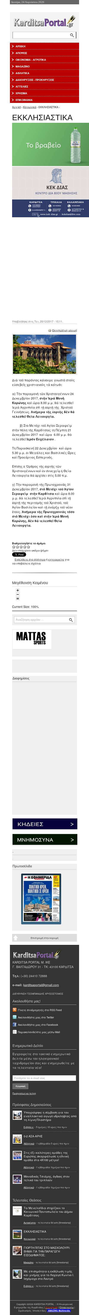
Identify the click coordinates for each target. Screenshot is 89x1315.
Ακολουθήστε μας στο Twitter (36, 1017)
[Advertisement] (44, 268)
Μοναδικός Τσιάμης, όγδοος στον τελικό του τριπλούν (47, 1178)
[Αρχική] (44, 20)
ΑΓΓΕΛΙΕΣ (22, 86)
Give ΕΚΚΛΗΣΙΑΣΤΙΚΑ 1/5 (14, 546)
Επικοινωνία (67, 1307)
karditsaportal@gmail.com (41, 985)
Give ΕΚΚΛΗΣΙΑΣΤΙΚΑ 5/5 (28, 546)
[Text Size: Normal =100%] (17, 598)
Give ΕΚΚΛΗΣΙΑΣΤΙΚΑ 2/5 (17, 546)
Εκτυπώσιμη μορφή (64, 330)
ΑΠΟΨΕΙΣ (21, 53)
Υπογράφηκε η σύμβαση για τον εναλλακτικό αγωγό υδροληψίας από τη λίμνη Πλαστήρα (50, 1116)
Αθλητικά (29, 1143)
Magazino (28, 1262)
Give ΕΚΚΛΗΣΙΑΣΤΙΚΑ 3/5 (21, 546)
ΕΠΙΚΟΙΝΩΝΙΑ (24, 100)
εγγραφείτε (56, 559)
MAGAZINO (23, 66)
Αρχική (16, 107)
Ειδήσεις (29, 1127)
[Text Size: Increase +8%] (17, 590)
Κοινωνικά (29, 107)
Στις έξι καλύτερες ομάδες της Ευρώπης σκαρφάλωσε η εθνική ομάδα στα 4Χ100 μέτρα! (46, 1156)
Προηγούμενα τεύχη (24, 1093)
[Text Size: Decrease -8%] (17, 594)
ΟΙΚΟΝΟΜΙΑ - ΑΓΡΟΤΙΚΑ (31, 60)
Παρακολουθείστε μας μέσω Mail (39, 1032)
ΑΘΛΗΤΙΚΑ (22, 73)
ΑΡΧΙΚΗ (20, 46)
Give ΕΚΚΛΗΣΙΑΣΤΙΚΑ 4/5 (25, 546)
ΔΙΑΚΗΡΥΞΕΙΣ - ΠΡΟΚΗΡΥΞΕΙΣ (35, 80)
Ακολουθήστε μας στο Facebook (38, 1024)
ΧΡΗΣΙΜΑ (21, 93)
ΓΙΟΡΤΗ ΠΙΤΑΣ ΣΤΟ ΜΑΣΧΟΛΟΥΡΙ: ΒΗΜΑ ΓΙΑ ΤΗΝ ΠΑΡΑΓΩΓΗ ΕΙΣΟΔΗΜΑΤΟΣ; (47, 1251)
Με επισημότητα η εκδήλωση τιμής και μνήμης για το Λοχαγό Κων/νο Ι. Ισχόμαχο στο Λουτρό (49, 1275)
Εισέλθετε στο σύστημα (30, 559)
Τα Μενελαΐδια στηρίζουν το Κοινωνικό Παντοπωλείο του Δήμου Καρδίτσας (48, 1211)
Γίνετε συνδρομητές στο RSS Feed (40, 1010)
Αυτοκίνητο (30, 1222)
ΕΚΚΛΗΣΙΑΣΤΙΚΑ (35, 1231)
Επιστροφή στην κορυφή (44, 938)
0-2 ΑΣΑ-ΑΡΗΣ (33, 1136)
